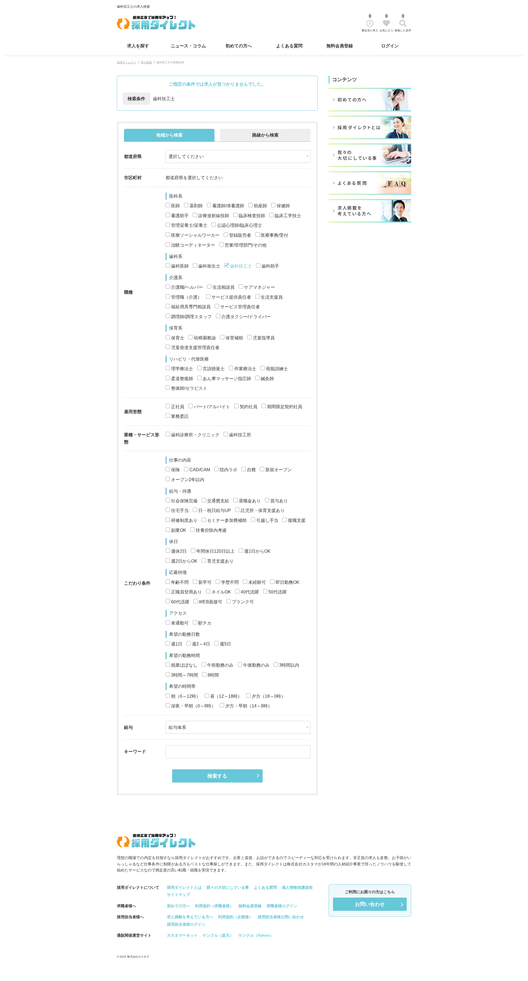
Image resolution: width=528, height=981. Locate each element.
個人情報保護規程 (297, 887)
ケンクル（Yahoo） (255, 935)
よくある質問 (289, 45)
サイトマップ (178, 894)
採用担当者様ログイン (186, 924)
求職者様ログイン (281, 906)
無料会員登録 (339, 45)
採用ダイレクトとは (184, 887)
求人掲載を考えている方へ (190, 917)
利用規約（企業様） (235, 917)
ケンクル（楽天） (218, 935)
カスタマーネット (182, 935)
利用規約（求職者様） (214, 906)
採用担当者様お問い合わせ (281, 917)
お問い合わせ (370, 904)
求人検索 (146, 62)
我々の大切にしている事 (228, 887)
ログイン (390, 45)
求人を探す (138, 45)
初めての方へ (239, 45)
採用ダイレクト (126, 62)
